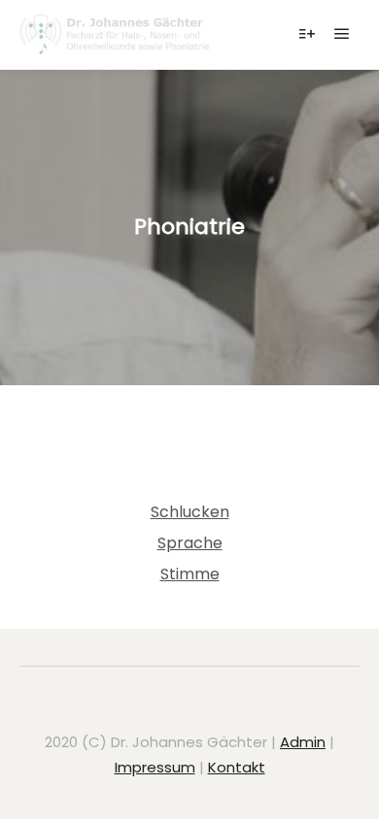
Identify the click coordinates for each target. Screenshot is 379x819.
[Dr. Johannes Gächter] (116, 34)
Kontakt (236, 767)
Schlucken (190, 512)
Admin (303, 742)
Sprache (190, 543)
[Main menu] (342, 34)
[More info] (307, 34)
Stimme (190, 574)
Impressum (155, 767)
